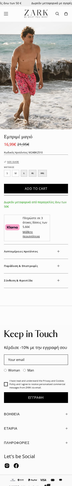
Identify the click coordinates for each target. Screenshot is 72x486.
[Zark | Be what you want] (36, 13)
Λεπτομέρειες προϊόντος (21, 251)
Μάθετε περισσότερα (31, 234)
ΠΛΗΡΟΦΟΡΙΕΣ (17, 443)
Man (30, 370)
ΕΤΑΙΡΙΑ (10, 428)
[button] (57, 13)
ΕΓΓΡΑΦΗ (36, 397)
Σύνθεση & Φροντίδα (18, 280)
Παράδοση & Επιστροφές (21, 266)
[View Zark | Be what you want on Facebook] (16, 466)
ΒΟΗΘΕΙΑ (12, 414)
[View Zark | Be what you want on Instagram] (7, 466)
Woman (14, 370)
